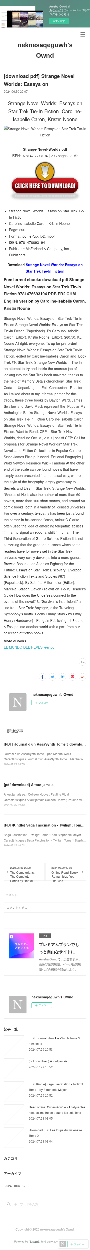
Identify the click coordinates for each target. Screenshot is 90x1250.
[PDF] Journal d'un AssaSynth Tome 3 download (45, 744)
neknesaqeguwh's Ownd (45, 50)
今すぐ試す (59, 21)
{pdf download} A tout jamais (29, 784)
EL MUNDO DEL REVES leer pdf (30, 647)
